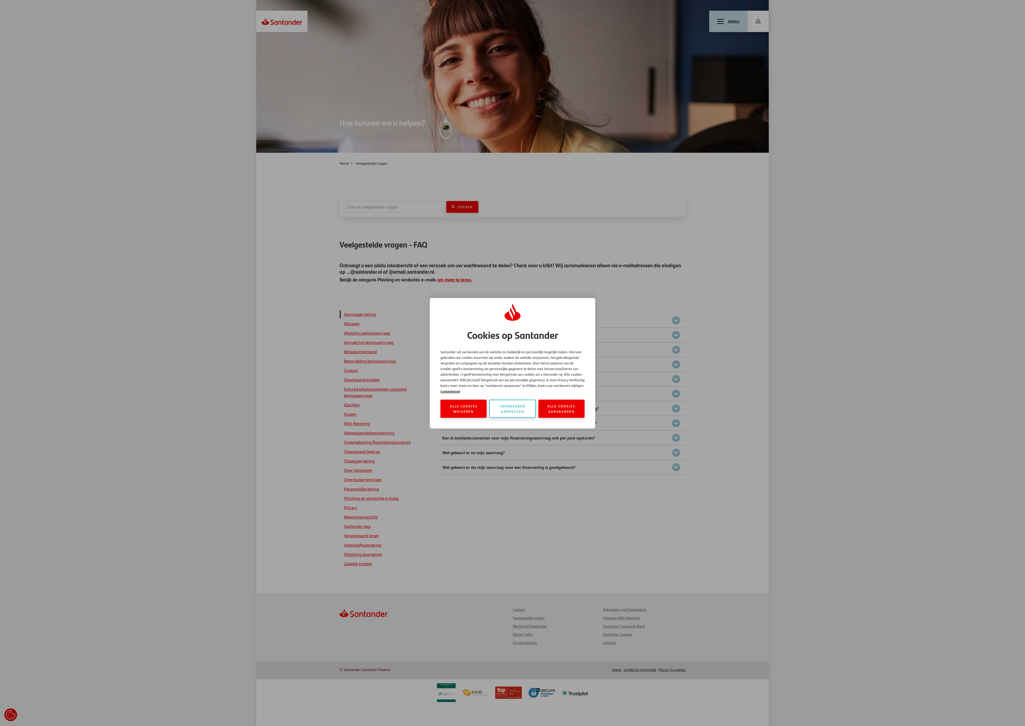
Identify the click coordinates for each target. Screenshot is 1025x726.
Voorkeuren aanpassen (513, 408)
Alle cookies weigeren (464, 408)
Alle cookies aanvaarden (561, 408)
